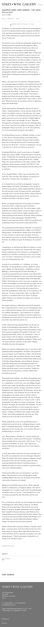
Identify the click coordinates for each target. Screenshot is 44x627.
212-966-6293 (21, 603)
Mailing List (5, 619)
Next (17, 19)
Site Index (4, 623)
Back (4, 19)
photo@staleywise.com (8, 605)
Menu (41, 5)
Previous (11, 19)
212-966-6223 (8, 603)
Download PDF (8, 546)
